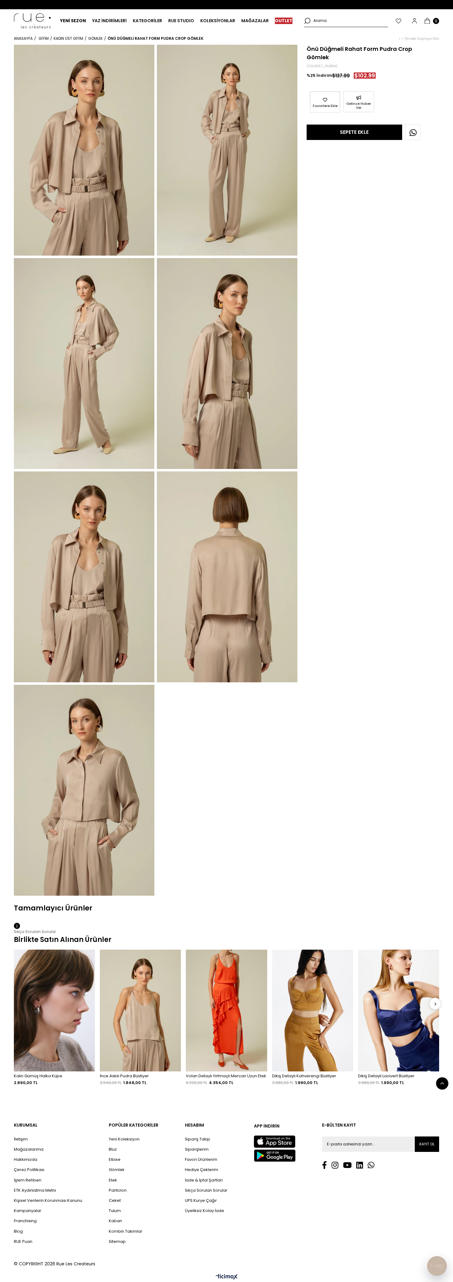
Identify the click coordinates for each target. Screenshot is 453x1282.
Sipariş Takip (197, 1139)
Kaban (115, 1221)
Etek (113, 1180)
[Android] (275, 1155)
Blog (18, 1231)
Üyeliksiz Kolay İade (204, 1211)
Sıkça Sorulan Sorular (206, 1190)
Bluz (113, 1149)
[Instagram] (335, 1165)
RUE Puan (23, 1241)
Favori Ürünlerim (201, 1159)
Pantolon (118, 1190)
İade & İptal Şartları (204, 1180)
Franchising (25, 1221)
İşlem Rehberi (27, 1180)
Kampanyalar (27, 1211)
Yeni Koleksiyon (124, 1139)
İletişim (21, 1139)
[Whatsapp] (371, 1165)
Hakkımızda (25, 1159)
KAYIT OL (427, 1144)
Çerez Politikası (29, 1170)
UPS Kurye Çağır (201, 1200)
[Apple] (274, 1142)
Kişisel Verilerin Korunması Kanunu (48, 1200)
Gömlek (116, 1170)
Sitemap (117, 1241)
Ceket (115, 1200)
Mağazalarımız (29, 1149)
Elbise (114, 1159)
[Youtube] (347, 1165)
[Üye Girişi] (414, 20)
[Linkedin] (359, 1165)
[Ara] (307, 20)
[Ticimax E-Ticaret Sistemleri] (227, 1277)
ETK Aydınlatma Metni (35, 1190)
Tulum (115, 1211)
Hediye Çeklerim (201, 1170)
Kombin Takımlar (125, 1231)
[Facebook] (324, 1165)
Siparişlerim (197, 1149)
